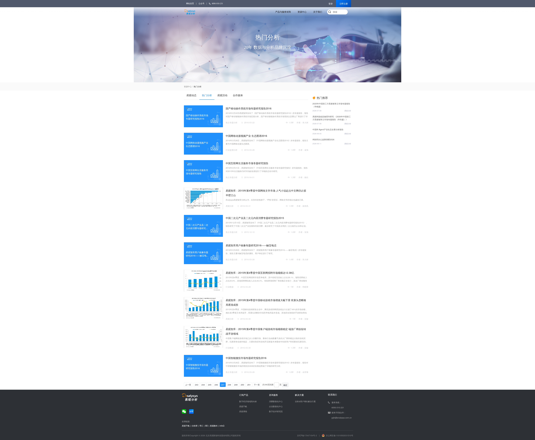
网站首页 (190, 4)
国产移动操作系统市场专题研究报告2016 (248, 108)
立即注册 (343, 4)
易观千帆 (243, 406)
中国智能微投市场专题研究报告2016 (246, 358)
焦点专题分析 (231, 122)
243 (196, 384)
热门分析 (207, 95)
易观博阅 (243, 411)
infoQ (222, 425)
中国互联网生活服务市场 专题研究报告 (247, 163)
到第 (271, 384)
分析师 (194, 425)
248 (229, 384)
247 (222, 384)
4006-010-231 (217, 4)
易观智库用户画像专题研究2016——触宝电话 (251, 245)
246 (216, 384)
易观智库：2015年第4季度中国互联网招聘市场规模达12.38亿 (260, 272)
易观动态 (191, 95)
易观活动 (222, 95)
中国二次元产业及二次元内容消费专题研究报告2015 (255, 218)
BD (206, 425)
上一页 (188, 384)
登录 (331, 4)
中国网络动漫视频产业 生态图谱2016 (246, 135)
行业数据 (230, 286)
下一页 (257, 384)
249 (236, 384)
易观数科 (214, 425)
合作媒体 (238, 95)
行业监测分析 (231, 149)
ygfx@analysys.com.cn (341, 417)
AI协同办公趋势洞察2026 (323, 139)
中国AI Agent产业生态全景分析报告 (328, 129)
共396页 (266, 384)
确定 (285, 385)
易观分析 (230, 205)
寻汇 (201, 425)
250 (242, 384)
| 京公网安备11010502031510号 (336, 435)
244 (203, 384)
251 (249, 384)
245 (209, 384)
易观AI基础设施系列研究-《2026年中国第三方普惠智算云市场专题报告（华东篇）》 (332, 118)
